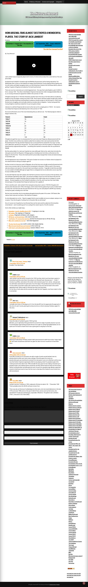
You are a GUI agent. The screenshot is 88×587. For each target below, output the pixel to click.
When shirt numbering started (17, 221)
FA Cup (70, 485)
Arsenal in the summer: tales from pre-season (75, 457)
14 (77, 130)
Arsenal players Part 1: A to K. (75, 463)
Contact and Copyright (48, 1)
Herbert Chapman (73, 503)
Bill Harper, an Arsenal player (17, 217)
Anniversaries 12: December (75, 425)
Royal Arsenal (72, 525)
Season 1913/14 (72, 527)
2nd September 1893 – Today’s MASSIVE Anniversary (49, 245)
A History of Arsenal (34, 1)
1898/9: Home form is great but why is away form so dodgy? (75, 61)
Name (6, 424)
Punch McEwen (72, 523)
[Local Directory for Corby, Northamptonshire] (71, 569)
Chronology (71, 476)
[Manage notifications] (84, 583)
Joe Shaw (71, 509)
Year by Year (71, 563)
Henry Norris (72, 500)
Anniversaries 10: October (75, 422)
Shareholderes (72, 538)
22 (79, 132)
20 (75, 132)
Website (6, 435)
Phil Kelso (71, 520)
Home (26, 1)
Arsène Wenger (72, 467)
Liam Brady (71, 512)
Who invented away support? (75, 556)
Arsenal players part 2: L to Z (75, 465)
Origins (70, 518)
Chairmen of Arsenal (73, 474)
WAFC (70, 552)
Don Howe (71, 483)
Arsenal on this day (73, 462)
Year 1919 (71, 561)
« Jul (69, 139)
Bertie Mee (71, 469)
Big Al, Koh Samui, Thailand (20, 261)
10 (68, 130)
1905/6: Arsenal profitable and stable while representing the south (75, 36)
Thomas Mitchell (72, 547)
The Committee (72, 543)
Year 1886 (71, 559)
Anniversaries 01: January (75, 406)
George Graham (72, 491)
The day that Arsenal (14, 224)
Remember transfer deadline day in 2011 (20, 211)
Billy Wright (71, 471)
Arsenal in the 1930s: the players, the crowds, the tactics (74, 445)
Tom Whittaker (72, 549)
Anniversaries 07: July (74, 416)
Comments (71, 478)
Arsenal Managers (73, 460)
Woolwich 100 (72, 558)
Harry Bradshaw (72, 496)
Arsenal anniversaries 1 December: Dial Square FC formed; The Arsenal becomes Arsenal (75, 435)
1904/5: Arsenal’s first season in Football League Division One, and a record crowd (76, 41)
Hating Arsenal (72, 498)
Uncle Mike (15, 381)
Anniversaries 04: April (74, 411)
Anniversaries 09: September (75, 420)
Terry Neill (71, 539)
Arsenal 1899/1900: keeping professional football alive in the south (75, 56)
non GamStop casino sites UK (74, 573)
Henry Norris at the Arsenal (75, 501)
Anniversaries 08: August (75, 418)
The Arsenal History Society (75, 541)
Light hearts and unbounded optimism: (19, 228)
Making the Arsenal (73, 514)
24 (68, 135)
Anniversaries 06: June (74, 415)
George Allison (72, 489)
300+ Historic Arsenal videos (75, 400)
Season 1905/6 (72, 530)
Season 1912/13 (72, 536)
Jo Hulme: (11, 215)
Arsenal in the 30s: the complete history (74, 450)
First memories (72, 487)
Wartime (71, 554)
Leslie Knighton (72, 510)
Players (70, 521)
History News (72, 505)
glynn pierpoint (17, 353)
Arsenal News (72, 298)
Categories (59, 1)
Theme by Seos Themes (54, 584)
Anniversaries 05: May (74, 413)
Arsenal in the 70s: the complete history (74, 453)
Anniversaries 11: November (75, 424)
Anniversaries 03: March (74, 409)
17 (68, 132)
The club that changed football (53, 49)
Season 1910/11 (72, 534)
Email (6, 430)
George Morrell (72, 492)
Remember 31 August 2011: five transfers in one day (18, 245)
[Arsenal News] (72, 91)
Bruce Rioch (71, 472)
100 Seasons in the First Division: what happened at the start (75, 394)
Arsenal (13, 239)
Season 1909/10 (72, 532)
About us (71, 404)
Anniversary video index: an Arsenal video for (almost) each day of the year (75, 429)
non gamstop (70, 577)
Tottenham (71, 550)
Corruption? (71, 482)
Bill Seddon (12, 213)
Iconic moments (72, 507)
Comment (7, 409)
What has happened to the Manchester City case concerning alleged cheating (75, 256)
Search (80, 96)
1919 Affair (71, 398)
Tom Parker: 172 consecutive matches (19, 219)
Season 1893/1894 (73, 529)
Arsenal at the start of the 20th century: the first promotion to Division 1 (75, 50)
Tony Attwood (25, 40)
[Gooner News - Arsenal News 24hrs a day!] (72, 115)
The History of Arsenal (44, 13)
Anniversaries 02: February (75, 407)
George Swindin (72, 494)
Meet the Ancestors (73, 516)
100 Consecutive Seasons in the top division (75, 390)
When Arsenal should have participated (19, 226)
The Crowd (71, 545)
